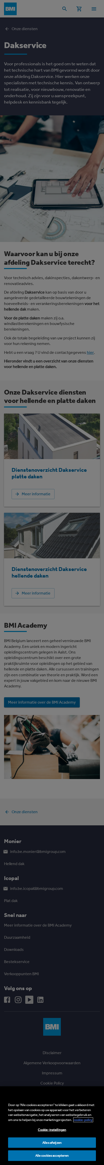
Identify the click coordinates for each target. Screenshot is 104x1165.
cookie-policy (83, 1120)
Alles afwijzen (52, 1142)
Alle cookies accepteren (52, 1155)
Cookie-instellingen (52, 1130)
